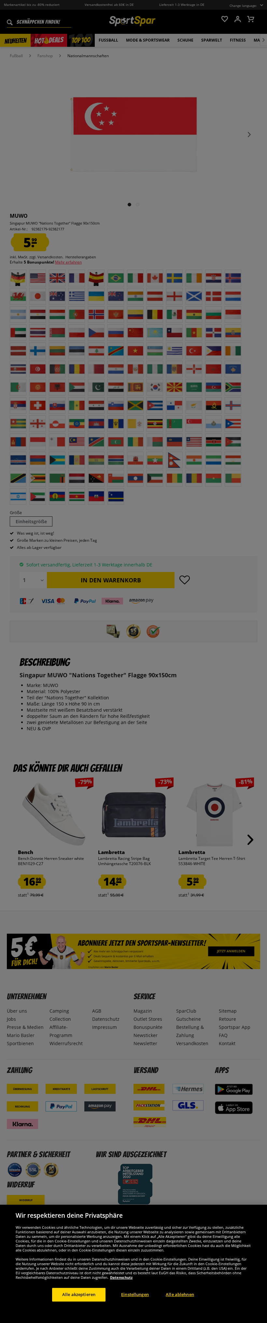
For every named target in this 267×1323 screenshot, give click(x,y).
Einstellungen (135, 1294)
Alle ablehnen (180, 1294)
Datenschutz (121, 1277)
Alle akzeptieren (78, 1294)
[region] (133, 1264)
